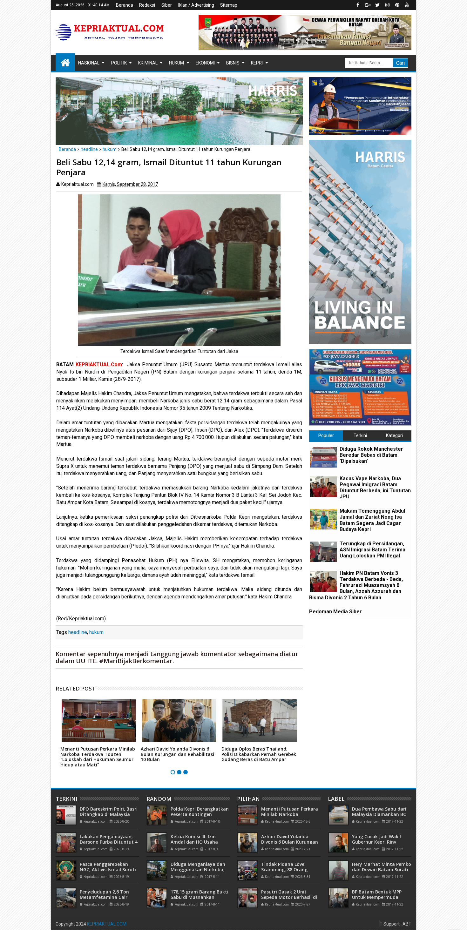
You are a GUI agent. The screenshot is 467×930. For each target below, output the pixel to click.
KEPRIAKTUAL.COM (106, 924)
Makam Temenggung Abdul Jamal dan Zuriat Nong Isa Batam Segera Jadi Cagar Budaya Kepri (372, 520)
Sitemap (228, 5)
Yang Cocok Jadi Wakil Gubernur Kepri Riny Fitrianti (376, 841)
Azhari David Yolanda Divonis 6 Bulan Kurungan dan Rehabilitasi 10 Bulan (177, 754)
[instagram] (387, 5)
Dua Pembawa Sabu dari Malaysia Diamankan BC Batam (379, 814)
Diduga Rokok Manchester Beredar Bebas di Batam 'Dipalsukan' (371, 455)
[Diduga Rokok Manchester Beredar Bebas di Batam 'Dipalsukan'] (323, 457)
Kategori (394, 435)
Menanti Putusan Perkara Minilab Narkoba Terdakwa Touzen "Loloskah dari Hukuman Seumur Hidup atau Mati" (97, 757)
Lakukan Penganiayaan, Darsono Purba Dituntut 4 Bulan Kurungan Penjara (109, 841)
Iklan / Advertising (196, 5)
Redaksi (147, 5)
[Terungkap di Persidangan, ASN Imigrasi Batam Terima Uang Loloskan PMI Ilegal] (323, 552)
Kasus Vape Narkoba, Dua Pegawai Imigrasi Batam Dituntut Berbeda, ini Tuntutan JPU (375, 487)
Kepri (257, 62)
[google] (367, 5)
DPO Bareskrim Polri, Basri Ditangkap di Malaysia (109, 811)
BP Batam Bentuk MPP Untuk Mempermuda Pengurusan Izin (377, 897)
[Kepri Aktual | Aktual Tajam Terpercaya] (65, 62)
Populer (326, 435)
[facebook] (357, 5)
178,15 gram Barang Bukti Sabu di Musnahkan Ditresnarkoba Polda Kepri (200, 897)
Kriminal (148, 62)
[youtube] (407, 5)
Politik (119, 62)
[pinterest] (397, 5)
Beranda (124, 5)
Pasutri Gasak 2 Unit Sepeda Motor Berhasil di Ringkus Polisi (289, 897)
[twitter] (377, 5)
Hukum (176, 62)
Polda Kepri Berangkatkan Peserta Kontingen (200, 811)
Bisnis (233, 62)
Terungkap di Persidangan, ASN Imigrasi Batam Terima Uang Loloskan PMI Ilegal (372, 550)
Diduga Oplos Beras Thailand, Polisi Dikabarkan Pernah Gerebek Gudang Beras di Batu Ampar (258, 754)
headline (77, 632)
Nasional (88, 62)
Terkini (360, 435)
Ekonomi (205, 62)
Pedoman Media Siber (335, 612)
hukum (96, 632)
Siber (166, 5)
